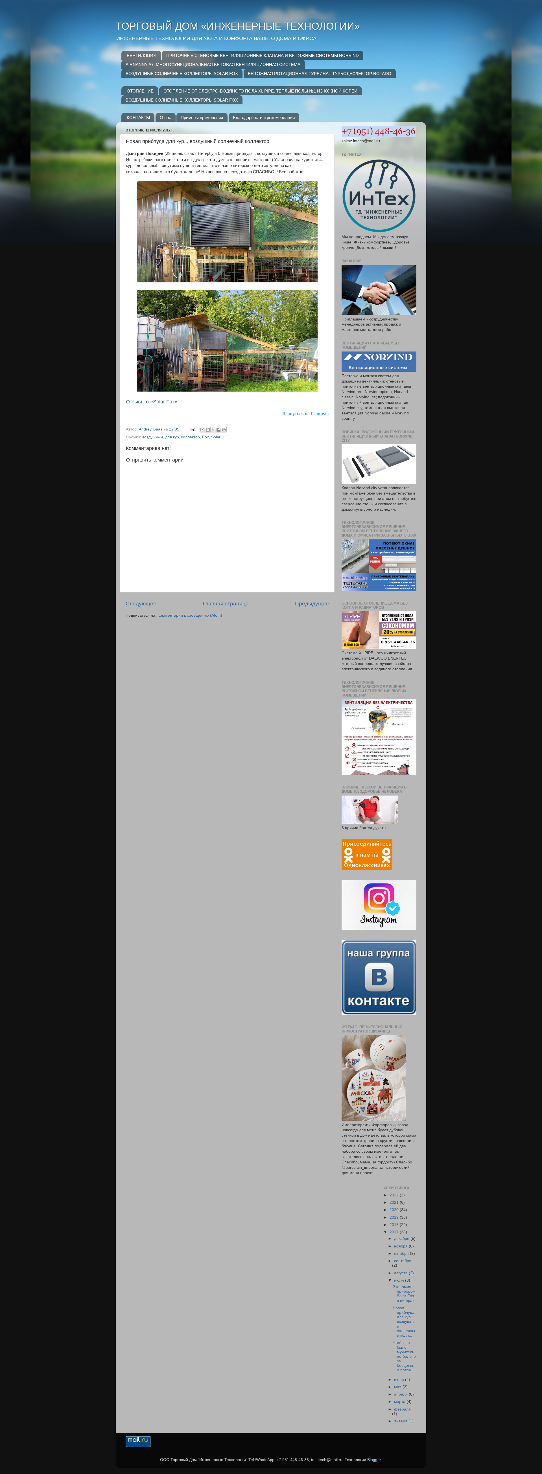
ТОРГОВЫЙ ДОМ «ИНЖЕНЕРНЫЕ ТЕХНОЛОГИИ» (238, 26)
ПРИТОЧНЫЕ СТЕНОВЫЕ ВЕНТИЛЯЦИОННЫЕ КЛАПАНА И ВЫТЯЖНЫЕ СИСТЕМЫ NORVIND (262, 55)
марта (400, 1402)
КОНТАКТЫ (138, 117)
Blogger (374, 1460)
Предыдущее (312, 604)
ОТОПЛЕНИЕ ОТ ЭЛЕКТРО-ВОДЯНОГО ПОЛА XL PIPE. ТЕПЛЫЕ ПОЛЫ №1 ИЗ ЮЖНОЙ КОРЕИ (260, 91)
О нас (165, 117)
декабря (402, 1238)
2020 (395, 1210)
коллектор (190, 437)
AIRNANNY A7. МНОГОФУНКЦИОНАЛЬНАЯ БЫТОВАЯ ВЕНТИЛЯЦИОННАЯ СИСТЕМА (213, 64)
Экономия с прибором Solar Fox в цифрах (404, 1294)
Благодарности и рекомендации (264, 117)
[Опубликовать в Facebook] (218, 429)
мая (398, 1387)
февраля (402, 1409)
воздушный (152, 437)
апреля (401, 1394)
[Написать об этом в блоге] (208, 429)
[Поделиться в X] (213, 429)
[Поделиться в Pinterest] (224, 429)
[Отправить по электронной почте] (202, 429)
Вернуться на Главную (305, 413)
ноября (401, 1246)
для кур (172, 437)
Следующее (141, 604)
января (401, 1421)
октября (402, 1253)
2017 (395, 1232)
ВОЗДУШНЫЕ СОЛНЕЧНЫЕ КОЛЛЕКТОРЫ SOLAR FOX (182, 73)
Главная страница (226, 604)
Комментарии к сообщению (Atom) (190, 615)
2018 (395, 1225)
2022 (395, 1195)
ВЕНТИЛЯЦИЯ (141, 55)
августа (401, 1273)
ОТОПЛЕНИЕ (140, 91)
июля (399, 1280)
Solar (215, 437)
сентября (402, 1261)
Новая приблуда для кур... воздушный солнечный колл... (404, 1321)
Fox (205, 437)
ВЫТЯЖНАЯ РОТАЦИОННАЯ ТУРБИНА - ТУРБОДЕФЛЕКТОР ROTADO (319, 73)
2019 (395, 1217)
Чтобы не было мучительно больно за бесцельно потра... (404, 1356)
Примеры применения (202, 117)
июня (399, 1380)
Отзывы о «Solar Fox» (152, 402)
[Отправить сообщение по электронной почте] (192, 429)
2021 (395, 1202)
